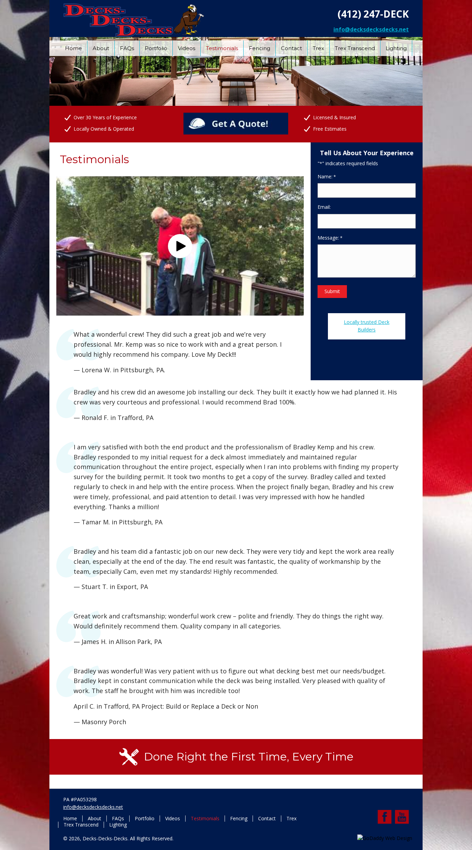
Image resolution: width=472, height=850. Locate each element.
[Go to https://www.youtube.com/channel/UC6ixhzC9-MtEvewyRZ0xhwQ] (402, 817)
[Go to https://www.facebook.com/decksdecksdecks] (384, 817)
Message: (330, 237)
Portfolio (144, 818)
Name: (327, 176)
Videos (172, 818)
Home (70, 818)
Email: (324, 207)
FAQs (118, 818)
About (94, 818)
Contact (267, 818)
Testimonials (205, 818)
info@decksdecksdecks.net (371, 29)
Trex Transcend (81, 825)
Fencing (238, 818)
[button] (180, 246)
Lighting (118, 825)
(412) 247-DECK (373, 13)
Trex (291, 818)
